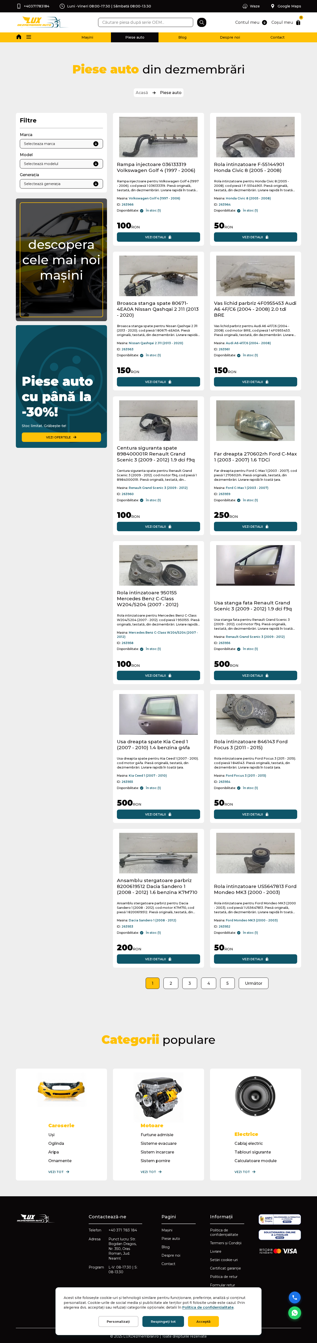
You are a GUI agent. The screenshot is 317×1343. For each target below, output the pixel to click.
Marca (26, 134)
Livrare (215, 1251)
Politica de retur (224, 1276)
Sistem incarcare (157, 1152)
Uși (51, 1134)
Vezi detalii (155, 237)
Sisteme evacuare (159, 1143)
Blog (182, 37)
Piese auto (134, 37)
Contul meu (247, 22)
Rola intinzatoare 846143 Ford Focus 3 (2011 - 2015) (251, 744)
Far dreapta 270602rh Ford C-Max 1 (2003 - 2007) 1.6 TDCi (255, 457)
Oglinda (56, 1143)
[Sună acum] (295, 1297)
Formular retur (222, 1285)
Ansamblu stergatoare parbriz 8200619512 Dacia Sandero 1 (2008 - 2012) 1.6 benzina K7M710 (157, 886)
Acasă (142, 92)
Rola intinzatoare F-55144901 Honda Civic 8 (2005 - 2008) (249, 167)
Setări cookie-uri (224, 1260)
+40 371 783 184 (122, 1230)
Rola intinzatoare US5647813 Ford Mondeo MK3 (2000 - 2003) (255, 889)
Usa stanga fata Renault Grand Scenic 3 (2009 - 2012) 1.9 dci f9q (253, 606)
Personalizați (118, 1321)
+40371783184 (36, 6)
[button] (29, 37)
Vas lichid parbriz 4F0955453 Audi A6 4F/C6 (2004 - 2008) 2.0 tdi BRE (255, 309)
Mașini (87, 37)
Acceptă (203, 1321)
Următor (253, 983)
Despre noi (230, 37)
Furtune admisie (157, 1134)
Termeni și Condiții (225, 1243)
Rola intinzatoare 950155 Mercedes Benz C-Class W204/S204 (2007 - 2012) (148, 598)
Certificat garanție (225, 1268)
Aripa (53, 1152)
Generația (29, 174)
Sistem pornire (155, 1160)
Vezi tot (56, 1172)
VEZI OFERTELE (58, 437)
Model (26, 154)
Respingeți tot (163, 1321)
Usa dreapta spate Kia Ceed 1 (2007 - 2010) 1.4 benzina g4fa (153, 744)
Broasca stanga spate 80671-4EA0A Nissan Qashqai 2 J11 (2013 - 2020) (158, 309)
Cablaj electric (249, 1143)
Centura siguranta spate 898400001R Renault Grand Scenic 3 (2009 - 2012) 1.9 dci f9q (156, 454)
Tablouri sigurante (253, 1152)
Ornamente (60, 1160)
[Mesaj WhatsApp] (294, 1312)
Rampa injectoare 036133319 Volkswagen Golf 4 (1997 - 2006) (156, 167)
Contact (277, 37)
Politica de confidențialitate (224, 1232)
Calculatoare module (256, 1160)
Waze (255, 6)
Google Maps (289, 6)
